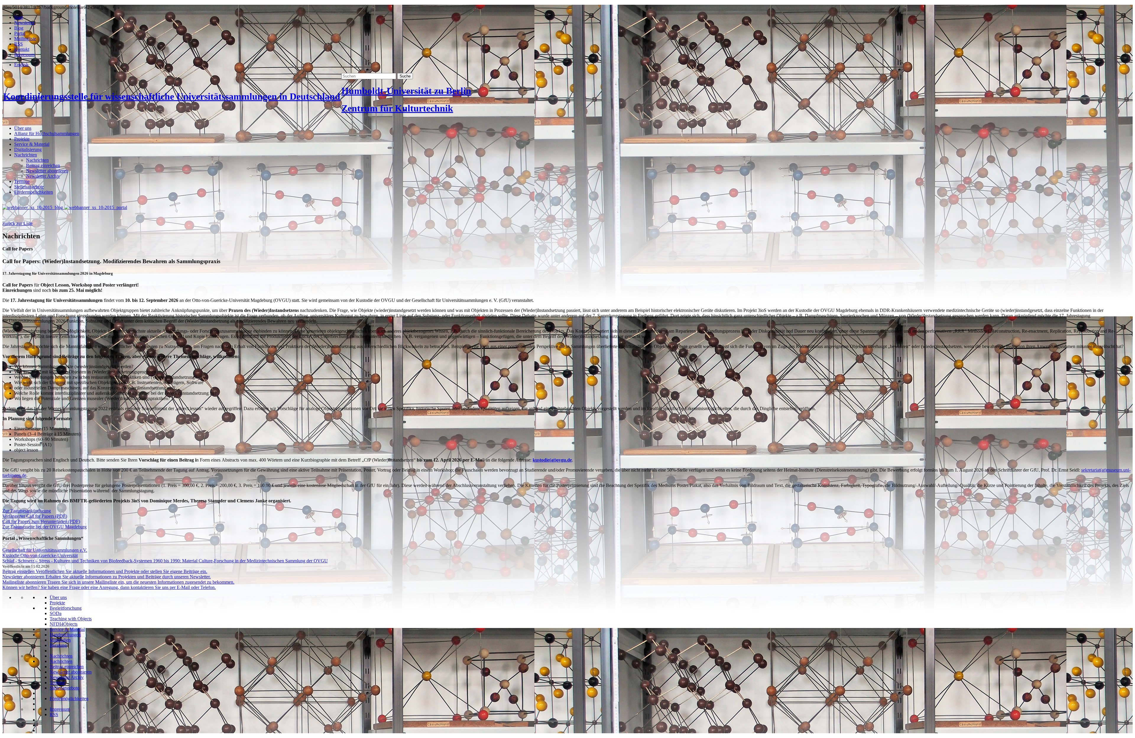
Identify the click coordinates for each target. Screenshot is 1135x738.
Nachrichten (25, 154)
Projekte (22, 138)
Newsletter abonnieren (47, 170)
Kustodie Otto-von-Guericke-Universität (40, 555)
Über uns (22, 128)
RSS (18, 43)
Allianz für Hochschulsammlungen (46, 133)
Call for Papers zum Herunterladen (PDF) (41, 521)
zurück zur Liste (17, 223)
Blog (18, 27)
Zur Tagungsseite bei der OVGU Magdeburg (44, 526)
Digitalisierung (28, 149)
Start (18, 17)
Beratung (58, 645)
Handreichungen (65, 634)
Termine (22, 181)
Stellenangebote (29, 186)
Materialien (60, 639)
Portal (19, 33)
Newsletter (24, 22)
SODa (55, 613)
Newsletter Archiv (43, 176)
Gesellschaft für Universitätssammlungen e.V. (44, 550)
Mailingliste (25, 38)
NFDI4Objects (63, 624)
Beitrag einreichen (43, 165)
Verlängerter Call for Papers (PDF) (34, 516)
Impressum (24, 54)
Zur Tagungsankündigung (26, 510)
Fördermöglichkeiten (33, 192)
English (21, 64)
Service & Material (31, 144)
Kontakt (21, 49)
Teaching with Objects (71, 618)
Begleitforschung (66, 608)
